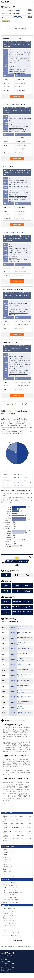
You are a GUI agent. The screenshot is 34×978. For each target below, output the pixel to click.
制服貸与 (7, 871)
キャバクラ (12, 64)
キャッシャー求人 (9, 925)
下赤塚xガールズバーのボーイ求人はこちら (24, 691)
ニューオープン (13, 201)
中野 (3, 638)
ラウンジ (11, 307)
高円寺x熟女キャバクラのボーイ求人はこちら (24, 697)
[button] (8, 21)
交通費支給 (18, 73)
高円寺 (3, 670)
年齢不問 (11, 71)
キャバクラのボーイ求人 (11, 882)
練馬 (3, 627)
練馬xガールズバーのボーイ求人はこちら (24, 627)
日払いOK (11, 69)
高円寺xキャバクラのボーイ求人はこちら (24, 675)
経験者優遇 (16, 71)
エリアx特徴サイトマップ (7, 963)
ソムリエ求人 (8, 930)
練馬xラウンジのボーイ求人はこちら (24, 654)
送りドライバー (13, 128)
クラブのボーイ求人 (10, 890)
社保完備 (23, 73)
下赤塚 (3, 691)
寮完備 (16, 69)
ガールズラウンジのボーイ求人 (13, 902)
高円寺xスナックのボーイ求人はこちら (24, 670)
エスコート (12, 67)
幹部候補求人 (8, 913)
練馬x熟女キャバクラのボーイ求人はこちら (24, 659)
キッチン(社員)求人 (10, 923)
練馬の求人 (5, 21)
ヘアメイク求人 (9, 920)
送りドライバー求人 (10, 915)
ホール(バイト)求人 (10, 911)
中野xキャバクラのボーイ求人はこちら (24, 643)
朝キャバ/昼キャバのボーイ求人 (13, 892)
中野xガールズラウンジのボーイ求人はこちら (24, 638)
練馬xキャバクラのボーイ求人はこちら (24, 633)
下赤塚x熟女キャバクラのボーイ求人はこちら (24, 713)
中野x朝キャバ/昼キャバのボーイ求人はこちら (24, 665)
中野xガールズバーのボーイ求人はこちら (24, 686)
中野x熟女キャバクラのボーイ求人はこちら (24, 707)
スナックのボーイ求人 (10, 895)
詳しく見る (30, 10)
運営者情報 (4, 959)
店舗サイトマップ (5, 961)
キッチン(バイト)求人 (10, 928)
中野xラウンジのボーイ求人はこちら (24, 649)
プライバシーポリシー (7, 969)
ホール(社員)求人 (9, 908)
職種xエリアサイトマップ (7, 967)
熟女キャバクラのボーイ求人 (12, 899)
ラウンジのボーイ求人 (10, 887)
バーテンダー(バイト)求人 (11, 932)
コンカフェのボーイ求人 (11, 897)
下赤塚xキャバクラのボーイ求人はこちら (24, 702)
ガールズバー (12, 254)
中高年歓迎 (12, 73)
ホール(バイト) (19, 66)
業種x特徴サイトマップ (7, 965)
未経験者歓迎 (23, 71)
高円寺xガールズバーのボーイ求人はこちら (24, 681)
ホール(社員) (12, 66)
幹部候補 (26, 66)
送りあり (25, 69)
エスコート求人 (9, 918)
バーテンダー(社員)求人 (11, 935)
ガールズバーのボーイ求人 (11, 885)
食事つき (20, 69)
